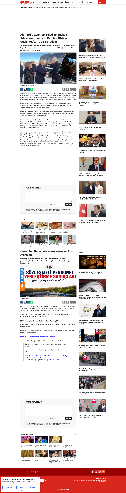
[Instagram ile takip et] (100, 471)
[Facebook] (21, 89)
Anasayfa (24, 7)
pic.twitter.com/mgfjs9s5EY (33, 358)
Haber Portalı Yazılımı (64, 489)
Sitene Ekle (47, 471)
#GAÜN (45, 356)
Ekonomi (89, 2)
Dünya (83, 2)
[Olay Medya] (30, 2)
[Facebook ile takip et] (92, 471)
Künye (27, 471)
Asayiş (73, 2)
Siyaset (67, 2)
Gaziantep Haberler (49, 2)
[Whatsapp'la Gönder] (31, 89)
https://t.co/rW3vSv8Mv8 (35, 356)
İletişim (33, 471)
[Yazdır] (63, 89)
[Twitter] (25, 89)
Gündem (60, 2)
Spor (78, 2)
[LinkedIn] (28, 89)
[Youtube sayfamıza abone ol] (96, 471)
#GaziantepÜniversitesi (55, 356)
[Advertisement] (63, 20)
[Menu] (104, 2)
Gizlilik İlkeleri (40, 471)
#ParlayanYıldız (67, 356)
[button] (67, 89)
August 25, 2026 (55, 360)
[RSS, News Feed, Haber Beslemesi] (103, 471)
